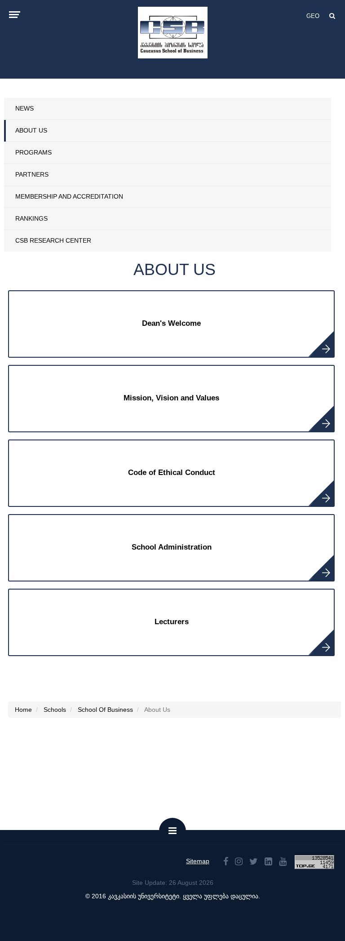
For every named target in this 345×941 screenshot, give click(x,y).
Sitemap (197, 861)
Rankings (31, 218)
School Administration (172, 547)
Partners (32, 174)
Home (23, 709)
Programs (33, 152)
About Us (31, 130)
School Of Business (105, 709)
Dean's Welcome (171, 323)
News (24, 108)
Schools (55, 709)
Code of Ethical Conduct (171, 472)
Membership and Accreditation (69, 196)
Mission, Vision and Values (171, 398)
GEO (312, 16)
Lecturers (172, 621)
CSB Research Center (53, 240)
